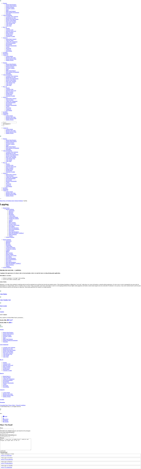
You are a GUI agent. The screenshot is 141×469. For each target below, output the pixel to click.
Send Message (4, 452)
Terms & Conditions (20, 405)
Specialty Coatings (10, 8)
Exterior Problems (10, 237)
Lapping (11, 220)
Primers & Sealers (10, 7)
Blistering (11, 212)
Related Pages (6, 208)
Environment (9, 44)
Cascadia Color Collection (12, 16)
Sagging (11, 235)
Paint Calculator (9, 32)
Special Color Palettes (11, 20)
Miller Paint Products (11, 11)
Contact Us (8, 49)
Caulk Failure (12, 216)
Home (1, 200)
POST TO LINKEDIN (6, 467)
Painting (8, 28)
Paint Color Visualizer (11, 21)
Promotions (5, 53)
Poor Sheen (11, 230)
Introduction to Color (11, 17)
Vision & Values (9, 40)
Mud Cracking (12, 222)
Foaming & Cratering (14, 218)
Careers (7, 47)
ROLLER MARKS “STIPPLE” (16, 233)
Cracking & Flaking (13, 217)
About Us (5, 37)
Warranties (8, 14)
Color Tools (8, 25)
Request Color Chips (11, 57)
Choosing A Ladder (10, 36)
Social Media (9, 51)
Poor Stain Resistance (14, 231)
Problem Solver (9, 33)
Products (5, 3)
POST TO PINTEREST (7, 463)
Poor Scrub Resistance (14, 229)
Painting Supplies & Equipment (10, 340)
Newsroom (8, 48)
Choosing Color (9, 29)
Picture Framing (12, 223)
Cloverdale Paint (4, 405)
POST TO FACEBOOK (7, 459)
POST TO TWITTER (6, 455)
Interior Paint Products (11, 4)
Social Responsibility (11, 43)
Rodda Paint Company (11, 39)
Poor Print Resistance (14, 227)
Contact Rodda (9, 56)
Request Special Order (11, 59)
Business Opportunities (11, 45)
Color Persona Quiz (10, 23)
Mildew (10, 221)
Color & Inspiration (7, 15)
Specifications (9, 35)
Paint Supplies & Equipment (12, 12)
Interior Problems (19, 200)
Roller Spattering (13, 234)
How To (5, 27)
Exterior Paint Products (11, 6)
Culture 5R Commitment (11, 41)
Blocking (11, 213)
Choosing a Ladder (7, 370)
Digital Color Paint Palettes (12, 19)
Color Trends (9, 24)
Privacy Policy (12, 405)
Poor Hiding (12, 226)
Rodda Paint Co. (7, 376)
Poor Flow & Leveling (14, 225)
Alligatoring (11, 210)
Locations (5, 52)
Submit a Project (10, 60)
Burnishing (11, 214)
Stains (7, 10)
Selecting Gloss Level (11, 31)
